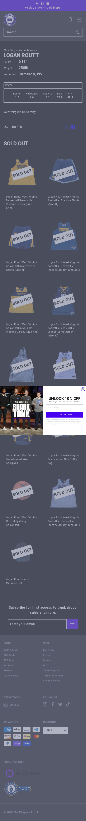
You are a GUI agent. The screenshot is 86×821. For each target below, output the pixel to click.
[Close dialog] (83, 389)
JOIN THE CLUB (64, 415)
